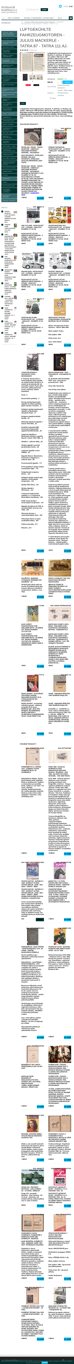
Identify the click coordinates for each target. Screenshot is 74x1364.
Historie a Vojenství (6, 141)
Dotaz (54, 98)
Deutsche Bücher (9, 186)
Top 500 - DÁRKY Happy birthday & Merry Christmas (8, 34)
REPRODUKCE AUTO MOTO (9, 94)
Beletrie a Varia (8, 133)
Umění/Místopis (8, 154)
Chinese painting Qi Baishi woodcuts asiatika (9, 163)
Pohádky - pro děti (9, 200)
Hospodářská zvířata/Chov (7, 109)
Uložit (28, 85)
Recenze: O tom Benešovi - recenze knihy (39, 18)
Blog (60, 18)
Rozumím (44, 1362)
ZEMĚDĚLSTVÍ (7, 117)
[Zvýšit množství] (62, 81)
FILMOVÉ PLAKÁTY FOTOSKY (8, 42)
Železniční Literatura (6, 51)
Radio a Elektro (8, 124)
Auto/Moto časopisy (6, 80)
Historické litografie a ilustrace (7, 191)
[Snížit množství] (62, 83)
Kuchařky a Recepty (9, 158)
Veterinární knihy (9, 121)
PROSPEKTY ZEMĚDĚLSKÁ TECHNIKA (7, 71)
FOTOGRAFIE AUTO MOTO (8, 90)
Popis (22, 103)
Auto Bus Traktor (9, 76)
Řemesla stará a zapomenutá (8, 56)
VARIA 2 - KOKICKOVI (9, 114)
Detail (40, 920)
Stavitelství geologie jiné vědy (9, 150)
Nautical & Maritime (6, 196)
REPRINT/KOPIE (7, 171)
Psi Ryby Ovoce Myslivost (8, 128)
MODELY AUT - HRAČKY (7, 99)
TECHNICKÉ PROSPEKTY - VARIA (8, 61)
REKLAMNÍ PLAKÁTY (8, 47)
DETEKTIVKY (6, 179)
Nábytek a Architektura (7, 137)
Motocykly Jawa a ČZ (9, 85)
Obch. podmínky (14, 18)
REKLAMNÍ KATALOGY (9, 38)
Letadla (5, 175)
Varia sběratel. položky (8, 104)
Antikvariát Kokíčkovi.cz (9, 9)
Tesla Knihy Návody (9, 168)
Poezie (5, 182)
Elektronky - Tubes (9, 146)
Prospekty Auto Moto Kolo (8, 65)
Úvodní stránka (3, 18)
